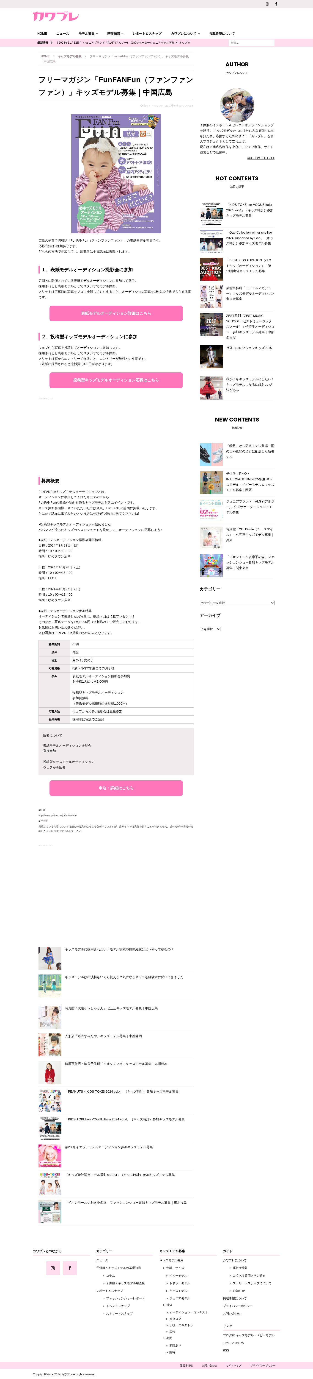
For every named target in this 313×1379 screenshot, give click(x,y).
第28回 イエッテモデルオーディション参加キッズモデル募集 (109, 1147)
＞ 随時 (167, 1352)
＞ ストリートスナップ (114, 1313)
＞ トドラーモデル (174, 1283)
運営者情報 (186, 1365)
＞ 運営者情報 (235, 1268)
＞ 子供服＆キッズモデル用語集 (120, 1283)
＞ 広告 (167, 1331)
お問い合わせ (232, 1313)
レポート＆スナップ (147, 33)
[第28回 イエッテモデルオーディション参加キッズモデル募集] (49, 1156)
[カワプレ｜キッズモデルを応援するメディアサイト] (56, 16)
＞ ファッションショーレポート (120, 1298)
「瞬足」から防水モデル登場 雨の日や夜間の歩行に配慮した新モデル (250, 451)
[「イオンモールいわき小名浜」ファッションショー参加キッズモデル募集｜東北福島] (49, 1211)
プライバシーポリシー (238, 1306)
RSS (226, 1350)
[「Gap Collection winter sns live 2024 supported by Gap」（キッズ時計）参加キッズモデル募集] (211, 241)
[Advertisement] (116, 433)
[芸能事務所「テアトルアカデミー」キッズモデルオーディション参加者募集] (211, 296)
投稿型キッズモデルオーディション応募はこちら (116, 380)
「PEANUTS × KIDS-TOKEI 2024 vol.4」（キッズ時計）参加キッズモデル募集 (121, 1091)
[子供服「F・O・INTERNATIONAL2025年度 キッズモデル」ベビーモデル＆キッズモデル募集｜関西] (211, 482)
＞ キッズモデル (173, 1290)
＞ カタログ (170, 1318)
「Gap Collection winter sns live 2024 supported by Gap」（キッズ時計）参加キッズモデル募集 (249, 238)
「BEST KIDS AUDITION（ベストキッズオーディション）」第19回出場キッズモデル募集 (249, 265)
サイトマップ (233, 1365)
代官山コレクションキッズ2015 (249, 348)
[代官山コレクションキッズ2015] (211, 356)
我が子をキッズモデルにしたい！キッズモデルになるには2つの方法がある (250, 384)
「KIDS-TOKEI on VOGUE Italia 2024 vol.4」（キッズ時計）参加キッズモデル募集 (125, 1119)
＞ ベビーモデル (173, 1275)
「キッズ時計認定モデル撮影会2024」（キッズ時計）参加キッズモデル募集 (120, 1175)
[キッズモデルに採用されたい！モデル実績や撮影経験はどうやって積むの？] (49, 958)
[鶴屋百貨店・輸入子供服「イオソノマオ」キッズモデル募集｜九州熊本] (49, 1072)
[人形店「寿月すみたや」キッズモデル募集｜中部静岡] (49, 1044)
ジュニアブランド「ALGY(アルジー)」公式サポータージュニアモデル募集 (250, 507)
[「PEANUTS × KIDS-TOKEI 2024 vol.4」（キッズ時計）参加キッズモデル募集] (49, 1100)
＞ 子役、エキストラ (176, 1325)
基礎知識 (113, 33)
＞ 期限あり (170, 1345)
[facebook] (276, 4)
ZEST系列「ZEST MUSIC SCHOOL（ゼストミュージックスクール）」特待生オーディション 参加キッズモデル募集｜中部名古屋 (250, 326)
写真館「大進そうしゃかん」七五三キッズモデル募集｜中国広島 (111, 1008)
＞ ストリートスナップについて (247, 1283)
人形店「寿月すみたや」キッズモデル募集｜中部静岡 (103, 1036)
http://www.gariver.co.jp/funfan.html (57, 815)
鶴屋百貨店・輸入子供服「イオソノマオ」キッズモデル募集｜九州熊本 (116, 1064)
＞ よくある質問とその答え (244, 1275)
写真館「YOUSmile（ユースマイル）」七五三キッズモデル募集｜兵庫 (250, 534)
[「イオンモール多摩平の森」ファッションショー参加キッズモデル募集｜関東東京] (211, 565)
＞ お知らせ (234, 1290)
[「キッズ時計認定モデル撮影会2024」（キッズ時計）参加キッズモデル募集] (49, 1183)
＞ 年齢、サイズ (171, 1268)
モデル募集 (87, 33)
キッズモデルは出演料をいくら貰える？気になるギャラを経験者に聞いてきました (124, 977)
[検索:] (252, 42)
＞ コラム (105, 1275)
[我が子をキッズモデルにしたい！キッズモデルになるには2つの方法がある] (211, 388)
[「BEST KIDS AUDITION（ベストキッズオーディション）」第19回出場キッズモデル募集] (211, 269)
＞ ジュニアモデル (174, 1298)
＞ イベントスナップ (113, 1306)
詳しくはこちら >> (261, 158)
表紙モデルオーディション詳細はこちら (116, 313)
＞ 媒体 (165, 1304)
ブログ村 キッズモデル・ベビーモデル (249, 1335)
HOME (42, 33)
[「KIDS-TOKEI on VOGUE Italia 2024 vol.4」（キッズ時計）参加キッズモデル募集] (49, 1128)
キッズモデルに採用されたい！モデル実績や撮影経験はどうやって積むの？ (119, 949)
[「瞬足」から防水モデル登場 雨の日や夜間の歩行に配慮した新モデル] (211, 454)
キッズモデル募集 (171, 1260)
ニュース (62, 33)
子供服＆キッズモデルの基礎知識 (118, 1268)
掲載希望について (222, 33)
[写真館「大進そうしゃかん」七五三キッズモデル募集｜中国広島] (49, 1017)
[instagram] (267, 4)
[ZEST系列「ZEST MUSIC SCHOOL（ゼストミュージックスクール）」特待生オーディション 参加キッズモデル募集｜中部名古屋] (211, 324)
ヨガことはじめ (233, 1343)
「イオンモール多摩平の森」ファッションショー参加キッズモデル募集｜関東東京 (250, 562)
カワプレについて (184, 33)
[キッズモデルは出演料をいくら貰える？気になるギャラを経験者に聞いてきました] (49, 985)
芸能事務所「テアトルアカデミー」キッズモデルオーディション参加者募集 (250, 293)
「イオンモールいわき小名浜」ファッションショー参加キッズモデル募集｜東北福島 (126, 1202)
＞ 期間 (165, 1338)
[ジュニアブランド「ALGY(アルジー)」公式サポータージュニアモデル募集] (211, 510)
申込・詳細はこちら (116, 788)
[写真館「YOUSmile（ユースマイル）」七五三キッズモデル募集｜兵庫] (211, 538)
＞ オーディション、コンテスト (183, 1312)
